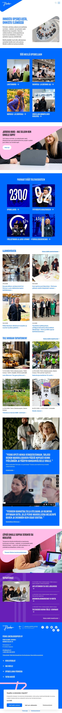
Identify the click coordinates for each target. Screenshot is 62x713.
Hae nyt (7, 147)
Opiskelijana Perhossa (12, 522)
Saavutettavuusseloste (37, 655)
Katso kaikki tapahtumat (50, 339)
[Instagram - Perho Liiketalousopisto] (47, 628)
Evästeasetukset (47, 705)
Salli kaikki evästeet (14, 705)
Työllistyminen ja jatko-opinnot (18, 239)
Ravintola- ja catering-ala (41, 84)
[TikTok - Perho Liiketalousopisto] (53, 631)
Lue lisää (9, 700)
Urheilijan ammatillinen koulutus (41, 115)
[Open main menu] (59, 3)
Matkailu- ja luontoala (15, 114)
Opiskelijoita (11, 209)
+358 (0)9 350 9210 (9, 652)
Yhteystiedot (6, 655)
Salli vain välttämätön (31, 705)
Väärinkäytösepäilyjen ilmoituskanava (20, 655)
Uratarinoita (9, 470)
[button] (56, 3)
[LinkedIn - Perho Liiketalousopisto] (56, 628)
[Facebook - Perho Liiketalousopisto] (42, 628)
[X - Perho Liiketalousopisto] (58, 631)
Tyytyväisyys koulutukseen (41, 209)
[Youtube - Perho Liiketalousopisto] (51, 628)
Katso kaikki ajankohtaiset (50, 251)
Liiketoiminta (11, 84)
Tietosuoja (25, 710)
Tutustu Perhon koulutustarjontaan (15, 552)
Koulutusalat (10, 660)
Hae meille (9, 666)
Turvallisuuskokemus (40, 239)
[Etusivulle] (6, 4)
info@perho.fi (7, 650)
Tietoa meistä (10, 677)
